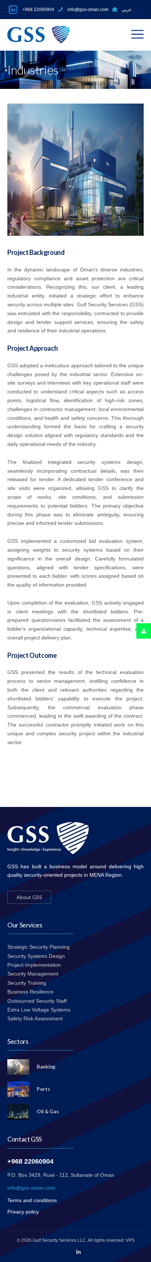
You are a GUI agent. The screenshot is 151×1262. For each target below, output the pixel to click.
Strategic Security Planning (38, 947)
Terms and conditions (32, 1200)
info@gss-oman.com (31, 1188)
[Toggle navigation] (137, 34)
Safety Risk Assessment (35, 1018)
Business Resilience (30, 992)
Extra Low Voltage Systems (38, 1010)
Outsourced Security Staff (37, 1001)
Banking (46, 1066)
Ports (43, 1089)
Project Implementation (34, 965)
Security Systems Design (36, 956)
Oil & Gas (48, 1111)
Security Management (32, 974)
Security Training (26, 983)
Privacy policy (23, 1212)
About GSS (29, 897)
